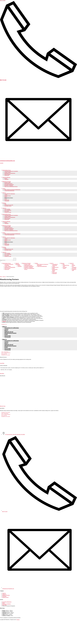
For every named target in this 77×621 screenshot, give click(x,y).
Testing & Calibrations (6, 177)
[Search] (14, 259)
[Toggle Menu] (0, 261)
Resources (4, 202)
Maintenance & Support (6, 181)
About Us (4, 192)
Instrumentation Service (6, 170)
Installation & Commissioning (10, 173)
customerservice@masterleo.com (7, 160)
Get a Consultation (8, 210)
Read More (2, 373)
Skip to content (2, 0)
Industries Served (8, 195)
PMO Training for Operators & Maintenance (12, 189)
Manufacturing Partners (9, 197)
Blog (5, 203)
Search (1, 260)
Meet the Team (2, 406)
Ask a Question (7, 209)
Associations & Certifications (10, 193)
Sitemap (18, 619)
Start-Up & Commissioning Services (11, 186)
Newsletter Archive (8, 205)
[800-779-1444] (38, 77)
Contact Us (4, 208)
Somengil (4, 321)
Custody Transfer (8, 172)
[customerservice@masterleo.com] (38, 158)
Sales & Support (7, 174)
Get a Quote (7, 211)
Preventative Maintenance (9, 184)
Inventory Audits (7, 182)
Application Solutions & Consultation (11, 171)
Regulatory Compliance (9, 185)
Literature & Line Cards (9, 204)
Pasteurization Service (8, 183)
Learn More (2, 363)
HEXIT (6, 178)
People (6, 198)
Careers (6, 194)
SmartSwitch (7, 175)
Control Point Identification (9, 190)
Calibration (6, 179)
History (6, 196)
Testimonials (7, 200)
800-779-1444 (3, 80)
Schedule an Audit (8, 212)
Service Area (7, 199)
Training (3, 188)
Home (1, 276)
